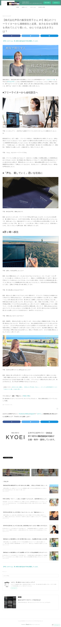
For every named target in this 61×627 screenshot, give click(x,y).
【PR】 (5, 41)
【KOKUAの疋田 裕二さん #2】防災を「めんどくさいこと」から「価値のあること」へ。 (24, 512)
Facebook (22, 414)
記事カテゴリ (24, 7)
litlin (28, 396)
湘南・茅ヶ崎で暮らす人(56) (7, 404)
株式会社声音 (11, 81)
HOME (17, 7)
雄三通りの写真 (42, 7)
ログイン (56, 2)
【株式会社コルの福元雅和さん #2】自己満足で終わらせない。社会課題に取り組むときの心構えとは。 (27, 539)
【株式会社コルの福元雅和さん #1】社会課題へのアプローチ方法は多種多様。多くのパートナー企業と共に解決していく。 (31, 552)
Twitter (25, 396)
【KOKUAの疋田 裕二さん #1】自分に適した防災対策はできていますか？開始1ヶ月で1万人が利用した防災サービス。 (30, 525)
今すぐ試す (47, 2)
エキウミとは (33, 7)
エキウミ (39, 414)
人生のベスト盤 (50, 79)
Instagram (31, 414)
